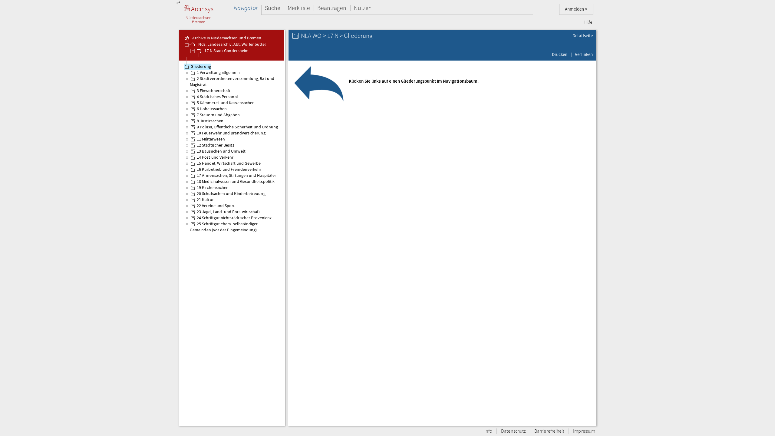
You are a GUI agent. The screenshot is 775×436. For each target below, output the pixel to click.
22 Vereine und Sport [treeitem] (216, 206)
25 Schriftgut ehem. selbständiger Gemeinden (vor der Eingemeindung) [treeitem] (224, 227)
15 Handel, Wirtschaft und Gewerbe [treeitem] (229, 163)
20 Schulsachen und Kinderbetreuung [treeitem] (231, 194)
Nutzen (363, 8)
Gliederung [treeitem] (201, 66)
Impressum (584, 431)
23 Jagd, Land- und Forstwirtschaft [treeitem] (228, 212)
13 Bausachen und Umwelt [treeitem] (221, 151)
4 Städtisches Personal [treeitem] (217, 97)
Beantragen (332, 8)
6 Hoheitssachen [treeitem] (212, 109)
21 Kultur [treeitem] (205, 200)
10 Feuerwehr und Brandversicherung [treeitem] (231, 133)
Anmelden (575, 9)
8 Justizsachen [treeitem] (210, 121)
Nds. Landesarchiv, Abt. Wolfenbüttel (231, 44)
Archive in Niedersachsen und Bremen (226, 38)
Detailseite (582, 36)
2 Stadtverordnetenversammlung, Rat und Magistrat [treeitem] (232, 82)
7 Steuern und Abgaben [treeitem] (218, 115)
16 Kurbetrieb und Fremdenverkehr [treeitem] (229, 169)
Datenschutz (513, 431)
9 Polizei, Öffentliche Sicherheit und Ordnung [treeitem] (237, 127)
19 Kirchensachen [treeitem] (213, 187)
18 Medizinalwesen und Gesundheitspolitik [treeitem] (236, 181)
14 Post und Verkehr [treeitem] (215, 157)
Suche (272, 8)
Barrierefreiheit (549, 431)
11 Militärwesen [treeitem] (211, 139)
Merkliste (299, 8)
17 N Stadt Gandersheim (226, 51)
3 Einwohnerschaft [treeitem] (213, 91)
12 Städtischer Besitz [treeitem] (215, 145)
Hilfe (588, 22)
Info (488, 431)
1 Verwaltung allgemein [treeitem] (218, 72)
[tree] (231, 243)
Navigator (246, 8)
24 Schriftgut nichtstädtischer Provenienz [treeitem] (234, 218)
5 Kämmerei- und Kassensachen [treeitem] (226, 103)
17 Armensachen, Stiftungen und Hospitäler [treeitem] (236, 175)
